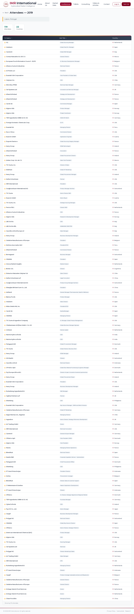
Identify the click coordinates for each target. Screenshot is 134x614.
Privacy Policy (111, 611)
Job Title (62, 38)
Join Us (126, 4)
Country (115, 38)
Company (7, 38)
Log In (116, 4)
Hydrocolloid (120, 611)
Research (128, 611)
